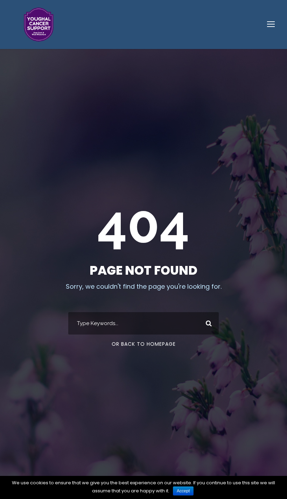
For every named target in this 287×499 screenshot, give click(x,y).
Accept (183, 491)
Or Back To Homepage (144, 343)
